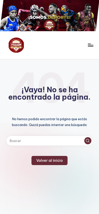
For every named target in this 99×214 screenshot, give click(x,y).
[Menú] (90, 45)
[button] (87, 140)
